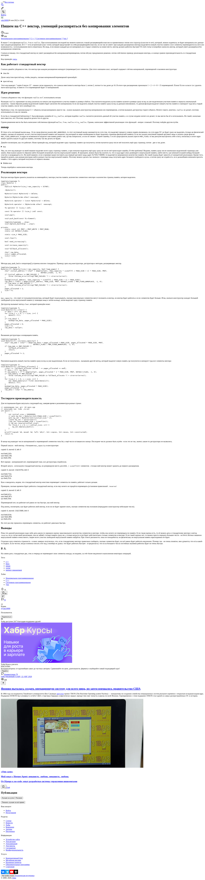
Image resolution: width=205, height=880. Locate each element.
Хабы (8, 825)
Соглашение (11, 848)
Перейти (5, 671)
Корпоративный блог (14, 858)
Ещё (8, 787)
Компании (10, 827)
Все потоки (9, 2)
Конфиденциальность (14, 850)
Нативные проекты (13, 862)
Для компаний (11, 844)
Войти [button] (3, 15)
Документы (10, 846)
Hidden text (7, 163)
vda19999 (4, 20)
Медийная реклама (13, 860)
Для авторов (11, 842)
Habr (14, 878)
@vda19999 (5, 609)
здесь (15, 59)
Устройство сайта (13, 839)
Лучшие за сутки (8, 798)
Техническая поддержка (24, 876)
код (4, 147)
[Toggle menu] (2, 2)
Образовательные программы (18, 865)
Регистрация (11, 813)
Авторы (9, 829)
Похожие (19, 798)
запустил (60, 694)
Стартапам (10, 867)
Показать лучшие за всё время (13, 802)
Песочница (10, 831)
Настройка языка (8, 876)
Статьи (8, 821)
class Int (6, 73)
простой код (8, 81)
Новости (9, 823)
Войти (8, 811)
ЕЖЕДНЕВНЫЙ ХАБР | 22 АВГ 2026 (16, 677)
